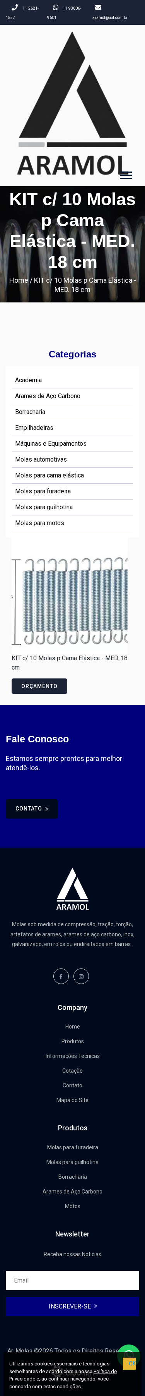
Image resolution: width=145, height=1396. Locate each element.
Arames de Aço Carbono (47, 396)
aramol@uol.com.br (110, 17)
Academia (28, 380)
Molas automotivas (41, 459)
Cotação (72, 1071)
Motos (72, 1206)
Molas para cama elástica (49, 475)
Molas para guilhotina (44, 507)
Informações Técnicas (73, 1056)
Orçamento (39, 686)
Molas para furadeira (43, 491)
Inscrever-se (70, 1306)
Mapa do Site (72, 1100)
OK (132, 1363)
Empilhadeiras (34, 427)
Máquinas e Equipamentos (51, 443)
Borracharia (30, 412)
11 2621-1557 (22, 13)
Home (18, 280)
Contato (29, 808)
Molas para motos (39, 523)
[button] (125, 173)
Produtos (72, 1041)
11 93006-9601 (64, 13)
